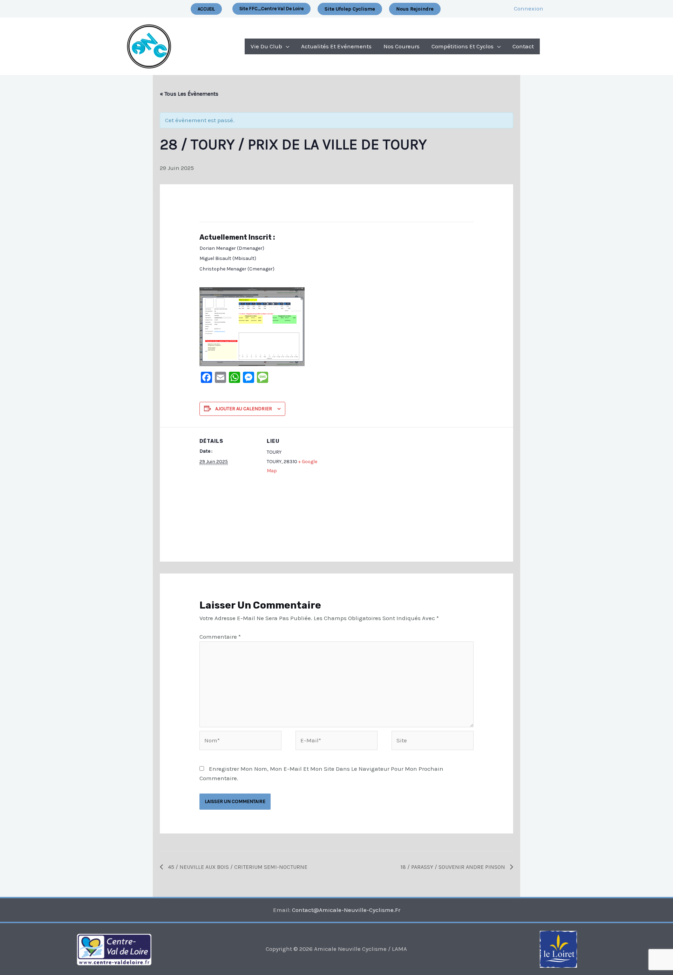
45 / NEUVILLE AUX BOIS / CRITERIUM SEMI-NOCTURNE (236, 867)
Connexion (528, 8)
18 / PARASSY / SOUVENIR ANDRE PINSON (453, 867)
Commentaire (220, 636)
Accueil (206, 9)
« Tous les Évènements (189, 93)
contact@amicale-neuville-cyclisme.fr (346, 909)
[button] (271, 9)
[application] (285, 46)
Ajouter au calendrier (243, 409)
